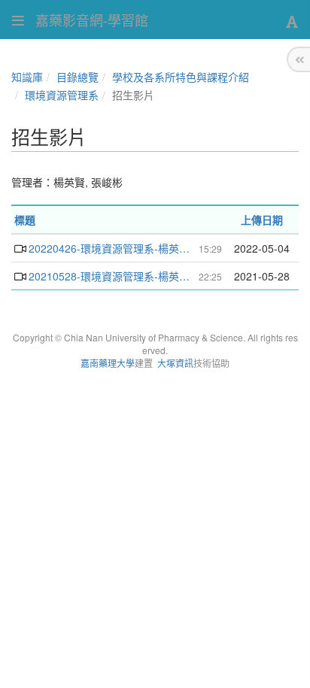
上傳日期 (262, 219)
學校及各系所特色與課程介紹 (180, 76)
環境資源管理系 (62, 94)
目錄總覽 (77, 76)
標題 (24, 219)
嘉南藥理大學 (108, 362)
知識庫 (27, 76)
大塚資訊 (175, 362)
